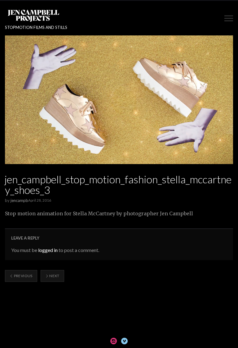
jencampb (19, 200)
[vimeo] (124, 340)
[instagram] (113, 340)
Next (54, 275)
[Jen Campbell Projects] (33, 15)
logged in (48, 250)
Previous (22, 275)
